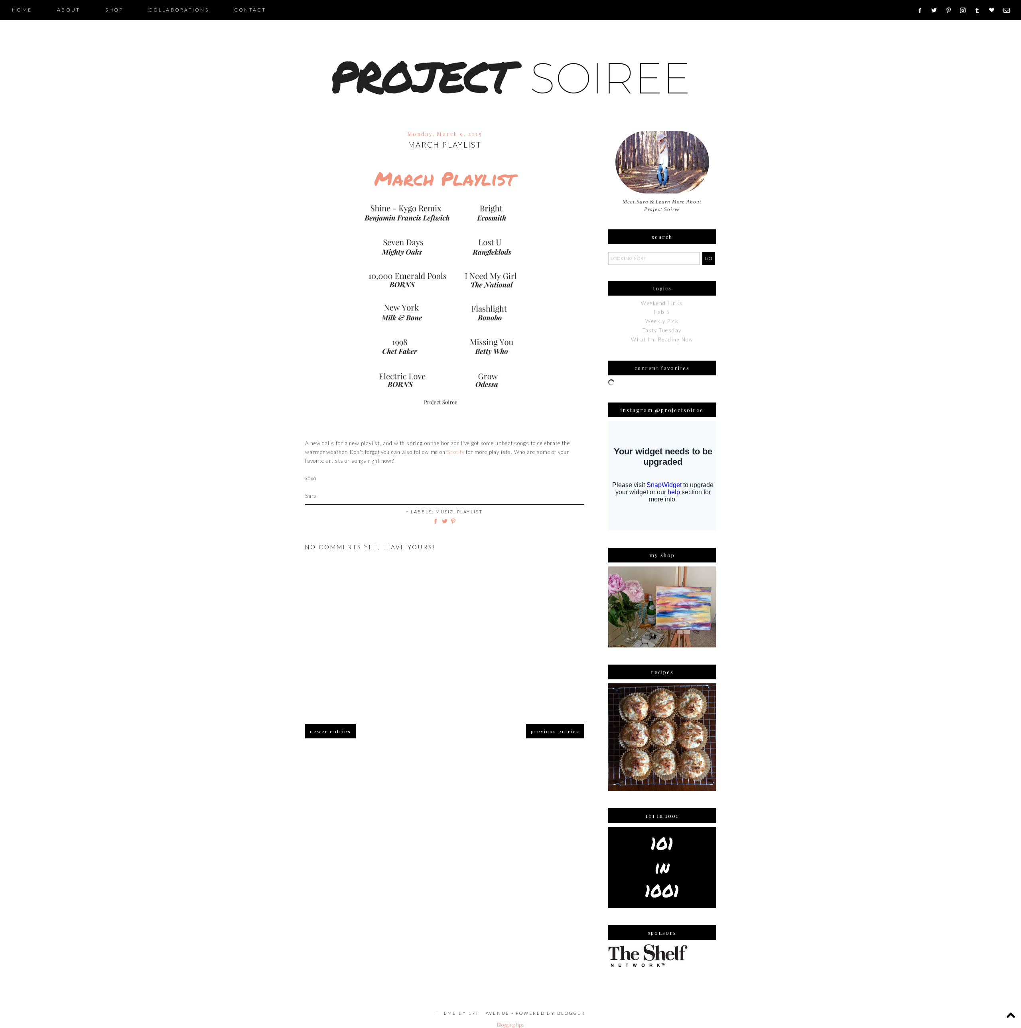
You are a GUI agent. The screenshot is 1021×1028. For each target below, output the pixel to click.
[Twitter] (937, 10)
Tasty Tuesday (662, 330)
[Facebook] (922, 10)
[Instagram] (965, 10)
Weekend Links (662, 303)
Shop (114, 10)
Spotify (455, 452)
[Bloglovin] (994, 10)
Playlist (470, 511)
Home (22, 10)
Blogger (571, 1013)
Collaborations (178, 10)
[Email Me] (1009, 10)
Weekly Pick (662, 321)
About (68, 10)
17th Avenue (489, 1013)
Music (444, 511)
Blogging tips (510, 1025)
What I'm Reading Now (662, 339)
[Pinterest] (951, 10)
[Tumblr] (979, 10)
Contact (250, 10)
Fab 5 (662, 312)
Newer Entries (330, 731)
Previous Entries (555, 731)
